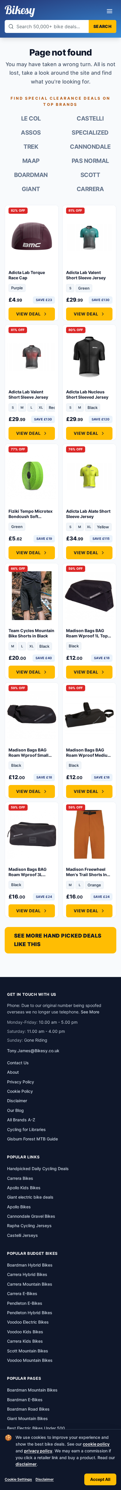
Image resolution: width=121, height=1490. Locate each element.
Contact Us (18, 1062)
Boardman (31, 174)
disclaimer (26, 1463)
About (13, 1072)
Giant (31, 189)
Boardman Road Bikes (28, 1409)
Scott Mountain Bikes (27, 1350)
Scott (90, 174)
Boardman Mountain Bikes (32, 1389)
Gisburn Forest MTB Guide (32, 1138)
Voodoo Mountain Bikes (30, 1360)
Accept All (100, 1479)
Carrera (90, 189)
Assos (31, 132)
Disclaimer (45, 1479)
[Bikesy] (20, 11)
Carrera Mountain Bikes (29, 1284)
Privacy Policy (20, 1081)
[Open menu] (109, 11)
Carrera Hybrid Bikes (27, 1274)
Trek (30, 146)
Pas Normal (90, 160)
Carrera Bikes (20, 1178)
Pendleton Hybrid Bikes (29, 1312)
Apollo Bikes (19, 1206)
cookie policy (96, 1443)
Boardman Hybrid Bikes (30, 1264)
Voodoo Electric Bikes (28, 1321)
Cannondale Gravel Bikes (31, 1216)
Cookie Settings (18, 1479)
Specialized (90, 132)
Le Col (31, 118)
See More (90, 1011)
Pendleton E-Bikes (24, 1303)
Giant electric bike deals (30, 1197)
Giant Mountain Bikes (27, 1418)
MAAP (31, 160)
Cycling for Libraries (26, 1129)
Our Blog (15, 1110)
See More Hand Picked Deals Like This (58, 940)
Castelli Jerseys (22, 1235)
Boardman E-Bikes (25, 1399)
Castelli (90, 118)
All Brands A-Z (21, 1119)
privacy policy (38, 1450)
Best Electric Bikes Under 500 (36, 1428)
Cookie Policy (20, 1091)
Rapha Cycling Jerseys (29, 1225)
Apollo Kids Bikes (24, 1187)
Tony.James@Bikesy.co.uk (33, 1050)
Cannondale (90, 146)
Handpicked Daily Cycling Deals (38, 1168)
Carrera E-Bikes (22, 1293)
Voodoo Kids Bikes (25, 1331)
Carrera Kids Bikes (25, 1341)
